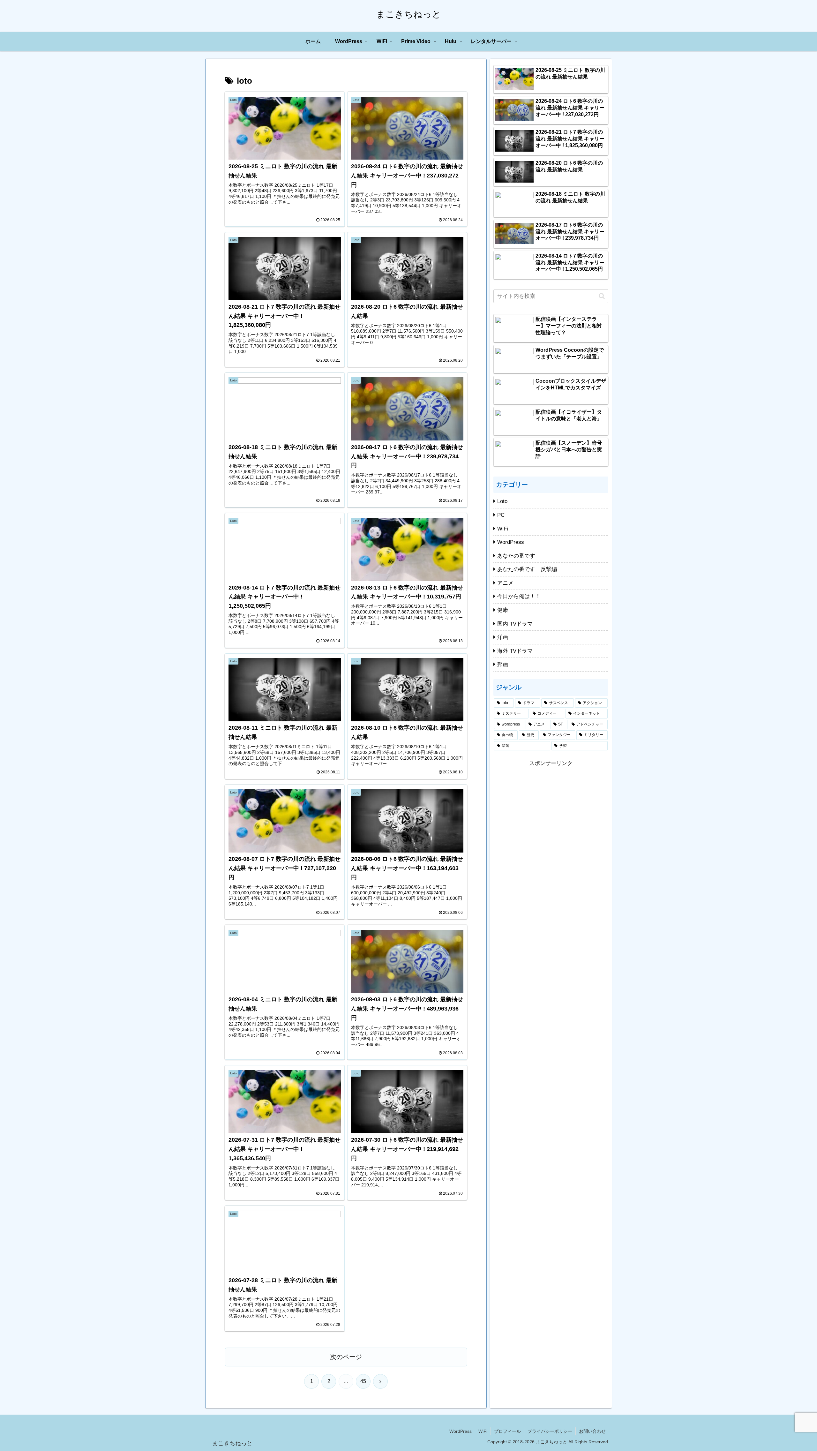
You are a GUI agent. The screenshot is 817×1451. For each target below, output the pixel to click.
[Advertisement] (550, 813)
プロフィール (507, 1431)
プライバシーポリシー (550, 1431)
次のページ (346, 1356)
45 (363, 1381)
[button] (601, 296)
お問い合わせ (592, 1431)
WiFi (482, 1431)
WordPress (460, 1431)
